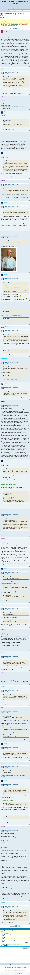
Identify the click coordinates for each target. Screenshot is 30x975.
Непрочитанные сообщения (12, 11)
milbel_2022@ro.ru (8, 898)
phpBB (12, 967)
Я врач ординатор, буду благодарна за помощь (16, 940)
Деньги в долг (5, 17)
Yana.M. (6, 76)
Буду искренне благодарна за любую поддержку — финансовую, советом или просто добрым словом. (16, 932)
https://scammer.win (16, 24)
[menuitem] (8, 10)
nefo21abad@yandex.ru (17, 106)
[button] (19, 28)
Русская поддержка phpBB (15, 968)
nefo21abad (7, 120)
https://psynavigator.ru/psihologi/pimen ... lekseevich (12, 479)
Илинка (6, 189)
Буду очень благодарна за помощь (13, 934)
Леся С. (6, 282)
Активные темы (3, 11)
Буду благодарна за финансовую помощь (12, 14)
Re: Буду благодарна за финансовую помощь (9, 72)
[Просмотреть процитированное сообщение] (9, 77)
